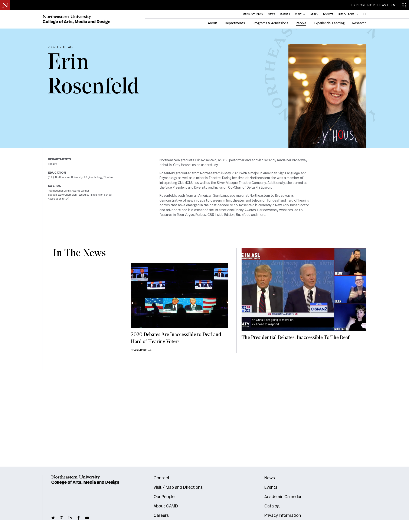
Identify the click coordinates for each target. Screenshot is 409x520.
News (269, 478)
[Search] (364, 14)
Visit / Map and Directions (178, 487)
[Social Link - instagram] (61, 518)
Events (270, 487)
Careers (161, 515)
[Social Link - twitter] (53, 518)
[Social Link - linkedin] (70, 518)
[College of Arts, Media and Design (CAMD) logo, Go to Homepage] (76, 19)
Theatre (69, 47)
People (53, 47)
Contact (162, 478)
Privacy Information (282, 515)
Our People (164, 497)
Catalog (271, 506)
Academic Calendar (283, 497)
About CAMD (166, 506)
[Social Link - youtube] (87, 518)
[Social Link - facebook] (78, 518)
